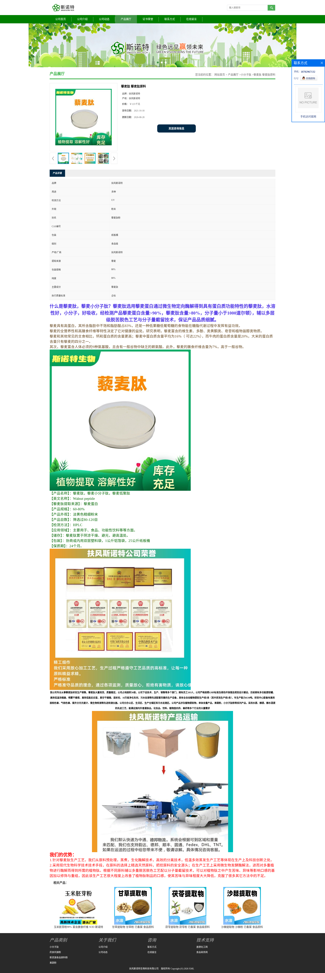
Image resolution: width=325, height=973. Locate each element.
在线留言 (191, 19)
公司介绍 (82, 19)
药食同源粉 (55, 952)
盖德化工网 (202, 947)
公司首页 (60, 19)
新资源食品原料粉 (59, 957)
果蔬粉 (53, 963)
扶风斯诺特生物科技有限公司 (144, 968)
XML (191, 968)
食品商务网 (202, 952)
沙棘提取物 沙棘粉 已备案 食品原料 (242, 927)
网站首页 (219, 74)
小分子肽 (246, 74)
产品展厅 (126, 19)
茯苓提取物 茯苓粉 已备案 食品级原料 (187, 927)
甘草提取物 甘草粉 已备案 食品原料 (133, 927)
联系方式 (169, 19)
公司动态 (104, 19)
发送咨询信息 (176, 128)
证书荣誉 (148, 19)
